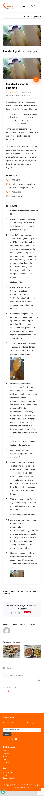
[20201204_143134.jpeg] (22, 35)
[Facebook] (11, 613)
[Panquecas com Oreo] (11, 651)
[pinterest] (12, 739)
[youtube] (16, 739)
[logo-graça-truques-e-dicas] (8, 3)
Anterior (26, 16)
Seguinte (35, 16)
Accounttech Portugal (22, 787)
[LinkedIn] (19, 613)
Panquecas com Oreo (11, 648)
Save (28, 612)
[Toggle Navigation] (24, 5)
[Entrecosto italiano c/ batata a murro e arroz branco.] (32, 651)
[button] (4, 651)
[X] (15, 613)
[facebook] (4, 739)
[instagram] (8, 739)
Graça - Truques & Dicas (12, 591)
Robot (34, 591)
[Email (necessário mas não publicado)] (32, 613)
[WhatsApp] (22, 613)
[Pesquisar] (35, 5)
